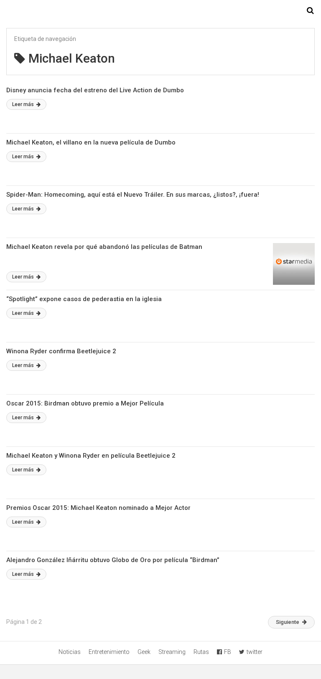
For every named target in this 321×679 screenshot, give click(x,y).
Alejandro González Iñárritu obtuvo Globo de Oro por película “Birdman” (112, 560)
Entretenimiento (109, 652)
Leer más (23, 104)
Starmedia (160, 11)
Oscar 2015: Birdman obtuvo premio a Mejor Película (85, 403)
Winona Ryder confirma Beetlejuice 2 (61, 351)
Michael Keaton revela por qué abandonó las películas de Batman (104, 247)
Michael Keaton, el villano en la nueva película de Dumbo (91, 142)
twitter (254, 652)
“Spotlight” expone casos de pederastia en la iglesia (84, 299)
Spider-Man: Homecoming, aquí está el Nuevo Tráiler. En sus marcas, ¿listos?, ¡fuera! (132, 194)
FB (227, 652)
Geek (144, 652)
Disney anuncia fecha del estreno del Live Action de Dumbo (95, 90)
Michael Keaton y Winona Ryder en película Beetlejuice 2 (91, 455)
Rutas (201, 652)
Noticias (70, 652)
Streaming (172, 652)
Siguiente (287, 622)
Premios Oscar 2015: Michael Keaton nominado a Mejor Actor (98, 508)
